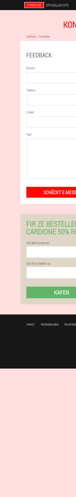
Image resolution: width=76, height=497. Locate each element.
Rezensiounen (49, 324)
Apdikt (31, 324)
